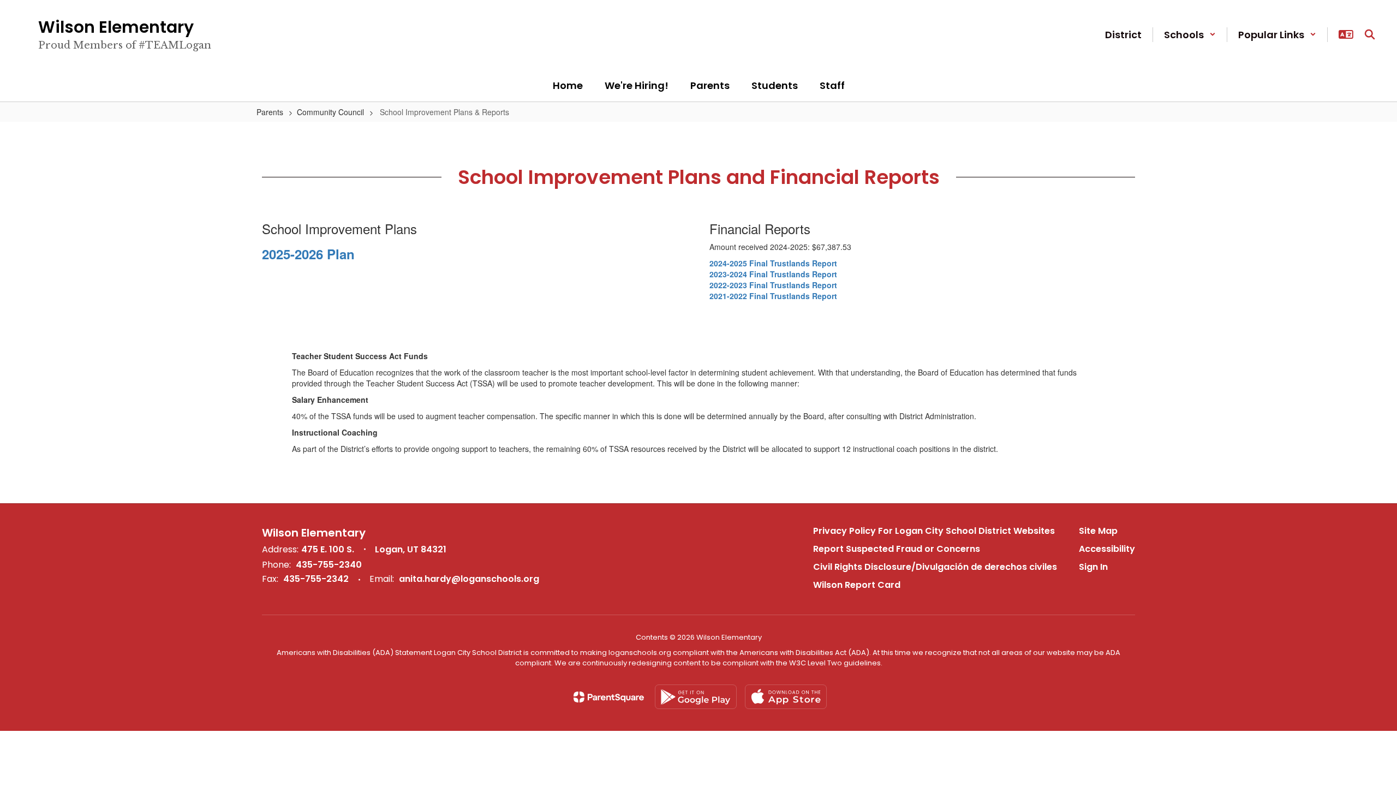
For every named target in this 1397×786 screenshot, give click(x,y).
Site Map (1098, 531)
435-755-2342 (316, 579)
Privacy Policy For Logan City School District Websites (934, 531)
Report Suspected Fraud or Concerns (896, 549)
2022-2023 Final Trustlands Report (773, 284)
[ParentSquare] (609, 697)
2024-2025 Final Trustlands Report (773, 263)
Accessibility (1107, 549)
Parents (269, 111)
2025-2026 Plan (308, 254)
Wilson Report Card (856, 585)
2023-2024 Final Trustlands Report (773, 274)
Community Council (330, 111)
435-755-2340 (329, 564)
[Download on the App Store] (786, 696)
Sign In (1093, 567)
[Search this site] (1369, 34)
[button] (1190, 34)
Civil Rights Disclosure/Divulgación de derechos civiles (935, 567)
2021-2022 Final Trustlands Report (773, 295)
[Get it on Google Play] (696, 696)
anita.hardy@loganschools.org (469, 579)
